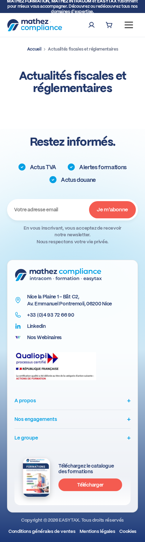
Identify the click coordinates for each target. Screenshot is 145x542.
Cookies (128, 531)
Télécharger (90, 485)
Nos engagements (72, 419)
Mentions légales (97, 531)
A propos (72, 400)
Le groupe (72, 438)
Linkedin (36, 326)
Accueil (34, 49)
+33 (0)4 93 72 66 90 (50, 315)
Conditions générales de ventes (41, 531)
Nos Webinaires (44, 337)
